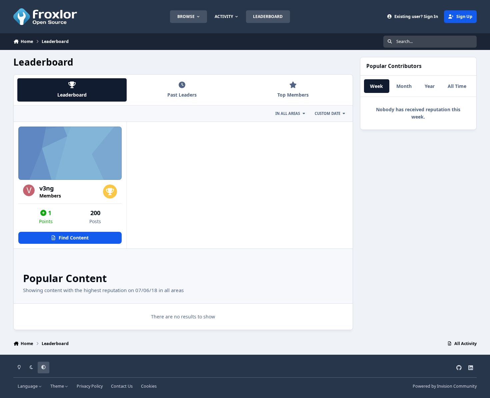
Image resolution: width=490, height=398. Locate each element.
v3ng (46, 188)
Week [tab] (376, 86)
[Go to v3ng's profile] (29, 190)
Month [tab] (404, 86)
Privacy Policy (90, 386)
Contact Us (122, 386)
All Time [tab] (457, 86)
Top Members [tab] (293, 95)
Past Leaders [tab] (182, 95)
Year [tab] (430, 86)
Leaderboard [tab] (72, 95)
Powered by (445, 386)
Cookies (149, 386)
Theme (57, 386)
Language (28, 386)
